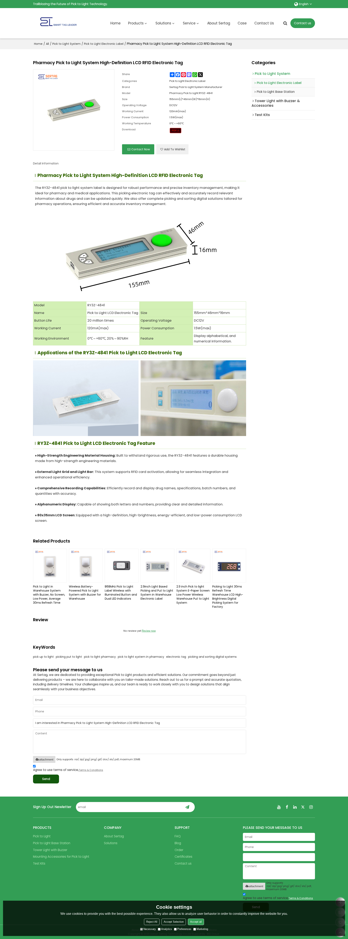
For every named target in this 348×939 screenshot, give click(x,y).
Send (46, 779)
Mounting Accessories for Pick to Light (61, 856)
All (47, 44)
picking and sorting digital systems (212, 657)
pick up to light (43, 657)
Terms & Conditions (91, 770)
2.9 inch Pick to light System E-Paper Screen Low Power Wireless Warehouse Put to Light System (193, 595)
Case (242, 23)
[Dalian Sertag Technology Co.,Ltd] (58, 23)
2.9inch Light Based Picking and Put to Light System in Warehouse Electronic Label (157, 593)
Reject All (151, 921)
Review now (149, 630)
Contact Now (140, 149)
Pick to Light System (66, 44)
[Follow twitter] (303, 807)
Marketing (202, 929)
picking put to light (69, 657)
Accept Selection (174, 921)
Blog (178, 843)
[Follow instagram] (311, 807)
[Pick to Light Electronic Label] (175, 130)
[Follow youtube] (279, 807)
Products (136, 23)
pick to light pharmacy (100, 657)
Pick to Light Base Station (51, 843)
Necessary (149, 929)
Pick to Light (42, 836)
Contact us (302, 23)
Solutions (163, 23)
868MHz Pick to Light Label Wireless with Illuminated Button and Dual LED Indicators (121, 593)
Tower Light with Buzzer (50, 850)
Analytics (166, 929)
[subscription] (187, 807)
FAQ (178, 836)
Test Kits (39, 863)
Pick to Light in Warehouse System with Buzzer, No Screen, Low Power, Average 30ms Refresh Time (49, 595)
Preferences (184, 929)
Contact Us (264, 23)
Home (115, 23)
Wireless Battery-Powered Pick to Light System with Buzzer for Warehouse (85, 593)
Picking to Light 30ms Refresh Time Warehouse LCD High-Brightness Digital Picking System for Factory (227, 597)
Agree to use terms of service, (68, 770)
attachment (46, 759)
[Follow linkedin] (295, 807)
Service (189, 23)
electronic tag (176, 657)
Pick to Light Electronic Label (103, 44)
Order (179, 850)
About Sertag (218, 23)
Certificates (183, 856)
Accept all (196, 921)
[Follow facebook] (287, 807)
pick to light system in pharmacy (141, 657)
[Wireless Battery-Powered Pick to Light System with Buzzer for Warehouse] (86, 565)
